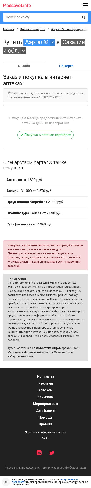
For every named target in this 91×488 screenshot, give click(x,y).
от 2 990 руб (35, 202)
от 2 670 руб (29, 191)
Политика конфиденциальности (45, 432)
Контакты (45, 377)
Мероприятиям (45, 404)
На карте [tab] (66, 66)
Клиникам (45, 397)
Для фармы (45, 411)
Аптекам (45, 390)
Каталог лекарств (32, 29)
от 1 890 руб (24, 180)
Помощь (46, 417)
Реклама (45, 383)
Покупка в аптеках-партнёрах (47, 135)
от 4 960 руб (29, 224)
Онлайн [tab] (24, 66)
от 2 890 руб (34, 213)
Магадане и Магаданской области (30, 352)
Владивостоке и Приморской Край (55, 348)
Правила (45, 424)
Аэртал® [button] (36, 42)
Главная (8, 29)
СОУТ (45, 437)
